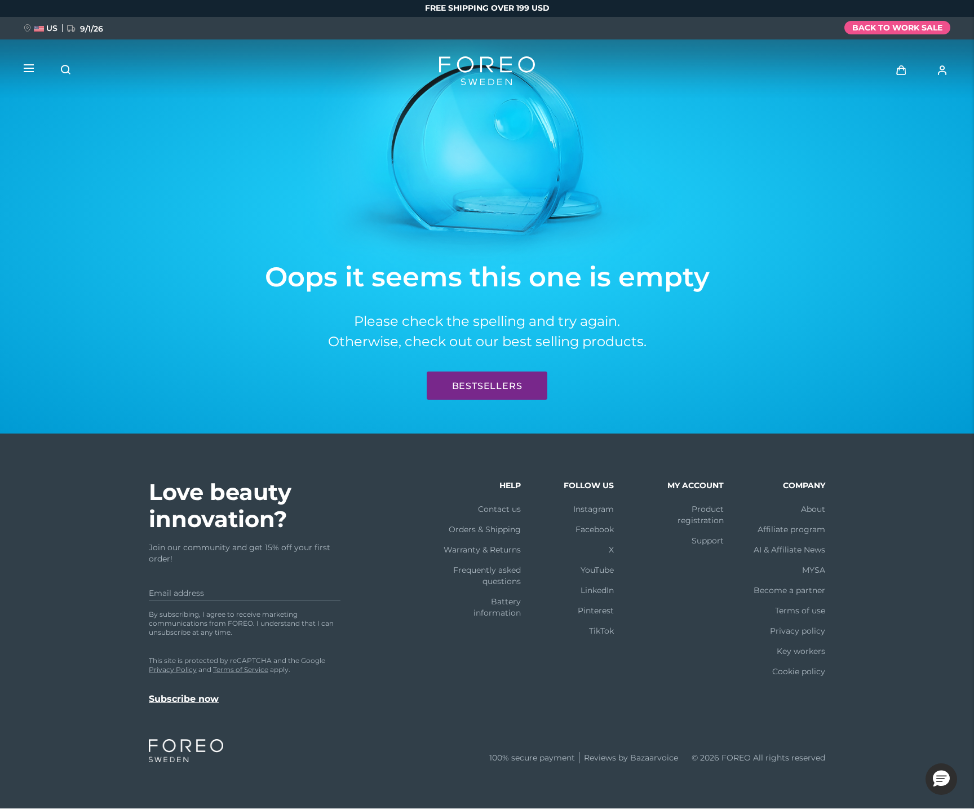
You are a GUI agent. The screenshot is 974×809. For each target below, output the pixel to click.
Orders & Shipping (485, 529)
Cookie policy (798, 671)
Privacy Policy (173, 669)
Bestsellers (487, 386)
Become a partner (789, 590)
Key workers (801, 651)
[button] (941, 779)
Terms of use (800, 610)
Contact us (499, 509)
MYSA (813, 570)
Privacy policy (797, 631)
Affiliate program (791, 529)
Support (708, 541)
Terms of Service (240, 669)
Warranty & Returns (482, 550)
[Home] (487, 73)
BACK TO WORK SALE (897, 28)
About (813, 509)
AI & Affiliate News (789, 550)
